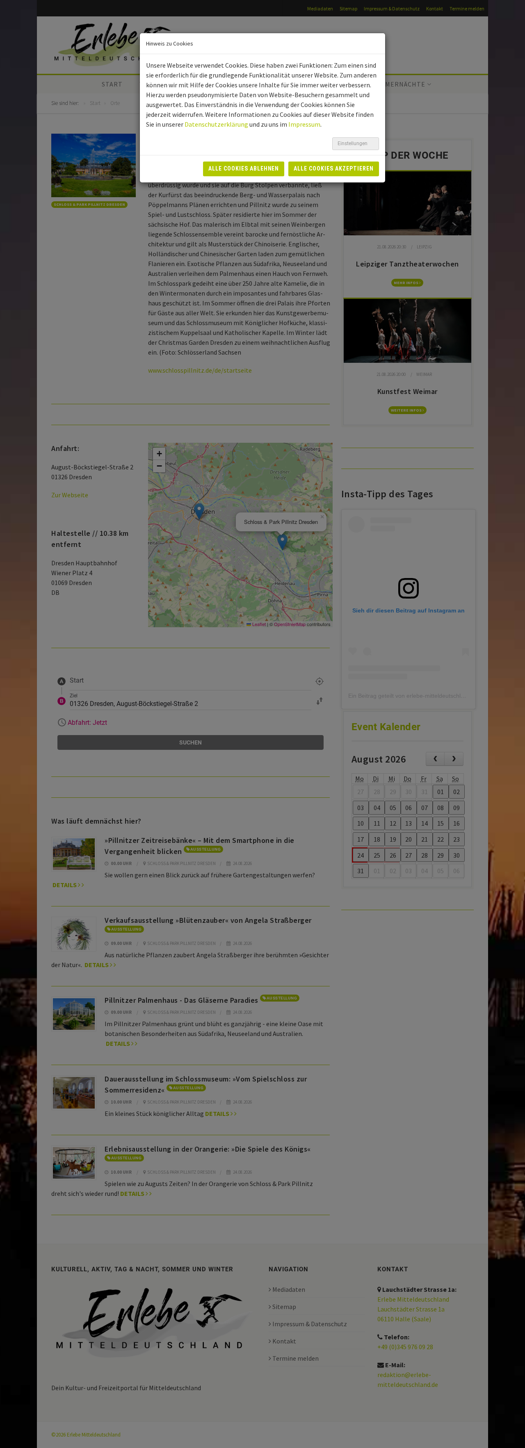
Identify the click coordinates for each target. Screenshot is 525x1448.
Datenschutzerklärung (216, 124)
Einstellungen (353, 143)
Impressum (304, 124)
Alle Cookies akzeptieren (334, 168)
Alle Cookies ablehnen (243, 168)
